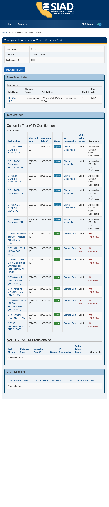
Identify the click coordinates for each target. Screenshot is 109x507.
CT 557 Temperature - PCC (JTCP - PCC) (17, 326)
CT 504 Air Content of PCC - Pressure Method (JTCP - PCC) (17, 238)
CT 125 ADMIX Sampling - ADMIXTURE (15, 149)
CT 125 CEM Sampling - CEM (15, 191)
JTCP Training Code (18, 380)
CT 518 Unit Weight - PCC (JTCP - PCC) (17, 251)
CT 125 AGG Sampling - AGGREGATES (15, 164)
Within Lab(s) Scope (82, 137)
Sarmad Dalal (70, 233)
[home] (99, 24)
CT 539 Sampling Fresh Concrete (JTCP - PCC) (16, 280)
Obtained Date (33, 139)
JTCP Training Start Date (48, 380)
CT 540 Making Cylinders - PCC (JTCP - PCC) (15, 291)
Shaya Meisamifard (69, 148)
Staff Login (87, 24)
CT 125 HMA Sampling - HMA (15, 221)
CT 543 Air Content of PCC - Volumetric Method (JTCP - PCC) (17, 305)
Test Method (14, 140)
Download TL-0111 (14, 69)
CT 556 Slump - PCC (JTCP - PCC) (17, 316)
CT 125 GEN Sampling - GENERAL (14, 207)
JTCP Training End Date (82, 380)
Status (57, 140)
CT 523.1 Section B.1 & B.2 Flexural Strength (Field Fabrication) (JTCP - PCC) (16, 265)
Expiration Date (45, 139)
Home (10, 24)
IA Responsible (70, 139)
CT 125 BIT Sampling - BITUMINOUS (14, 178)
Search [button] (22, 24)
